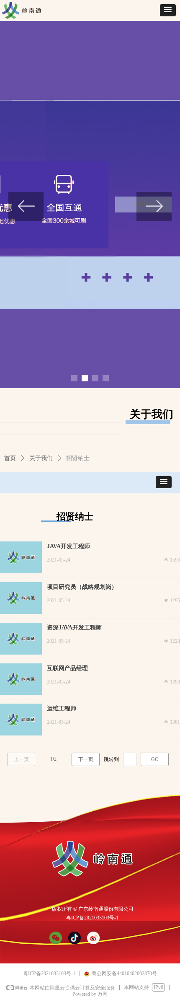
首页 (10, 458)
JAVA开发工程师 (68, 546)
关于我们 (41, 458)
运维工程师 (61, 708)
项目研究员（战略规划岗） (82, 587)
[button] (168, 10)
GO (155, 759)
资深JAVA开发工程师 (74, 627)
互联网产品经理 (67, 668)
